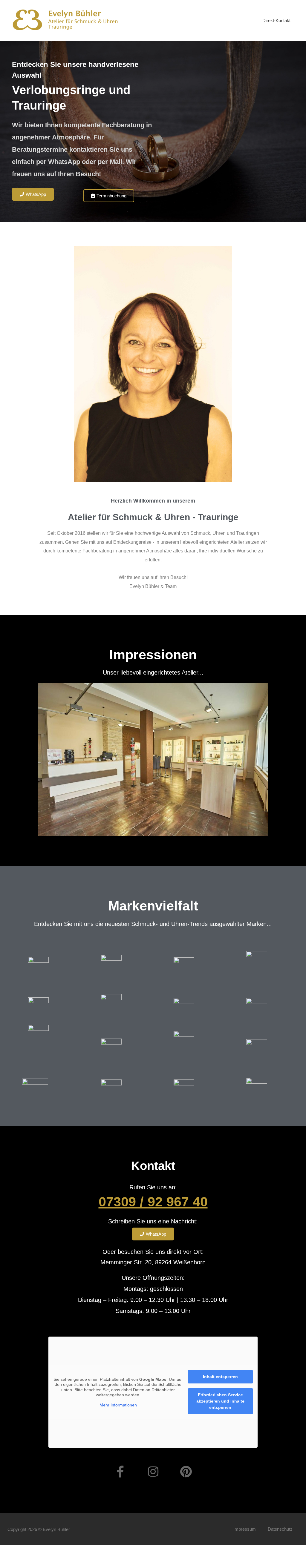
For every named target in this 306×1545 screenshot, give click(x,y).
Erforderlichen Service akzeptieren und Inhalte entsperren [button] (220, 1401)
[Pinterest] (186, 1471)
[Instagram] (153, 1471)
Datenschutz (280, 1529)
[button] (13, 760)
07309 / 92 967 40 (153, 1201)
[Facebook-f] (120, 1471)
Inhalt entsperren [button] (220, 1376)
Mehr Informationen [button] (118, 1405)
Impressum (244, 1529)
